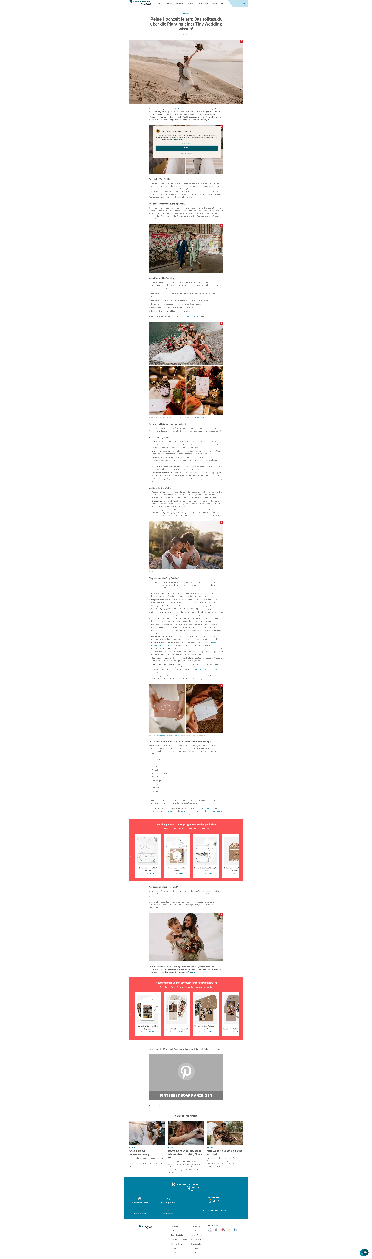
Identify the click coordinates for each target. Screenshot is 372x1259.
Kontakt (193, 1230)
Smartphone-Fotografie (180, 1239)
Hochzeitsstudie (177, 1235)
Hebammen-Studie (197, 1239)
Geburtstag (191, 3)
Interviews (194, 1248)
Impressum (175, 1226)
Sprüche (223, 3)
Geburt (169, 3)
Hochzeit (160, 3)
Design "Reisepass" (199, 417)
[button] (241, 857)
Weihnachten (203, 3)
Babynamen (180, 3)
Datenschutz (195, 1226)
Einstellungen (195, 1253)
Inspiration (175, 1248)
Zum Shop (241, 3)
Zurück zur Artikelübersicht (140, 11)
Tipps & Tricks (176, 1253)
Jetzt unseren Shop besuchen (214, 1211)
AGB (172, 1230)
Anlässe (214, 3)
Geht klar (187, 148)
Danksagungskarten (214, 811)
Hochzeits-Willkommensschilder (160, 811)
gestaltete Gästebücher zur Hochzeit (197, 808)
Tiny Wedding (191, 316)
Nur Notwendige (186, 153)
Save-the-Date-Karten (188, 811)
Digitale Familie (196, 1235)
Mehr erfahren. (178, 139)
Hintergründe (195, 1244)
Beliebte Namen (177, 1244)
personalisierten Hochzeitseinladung (167, 735)
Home (151, 1106)
